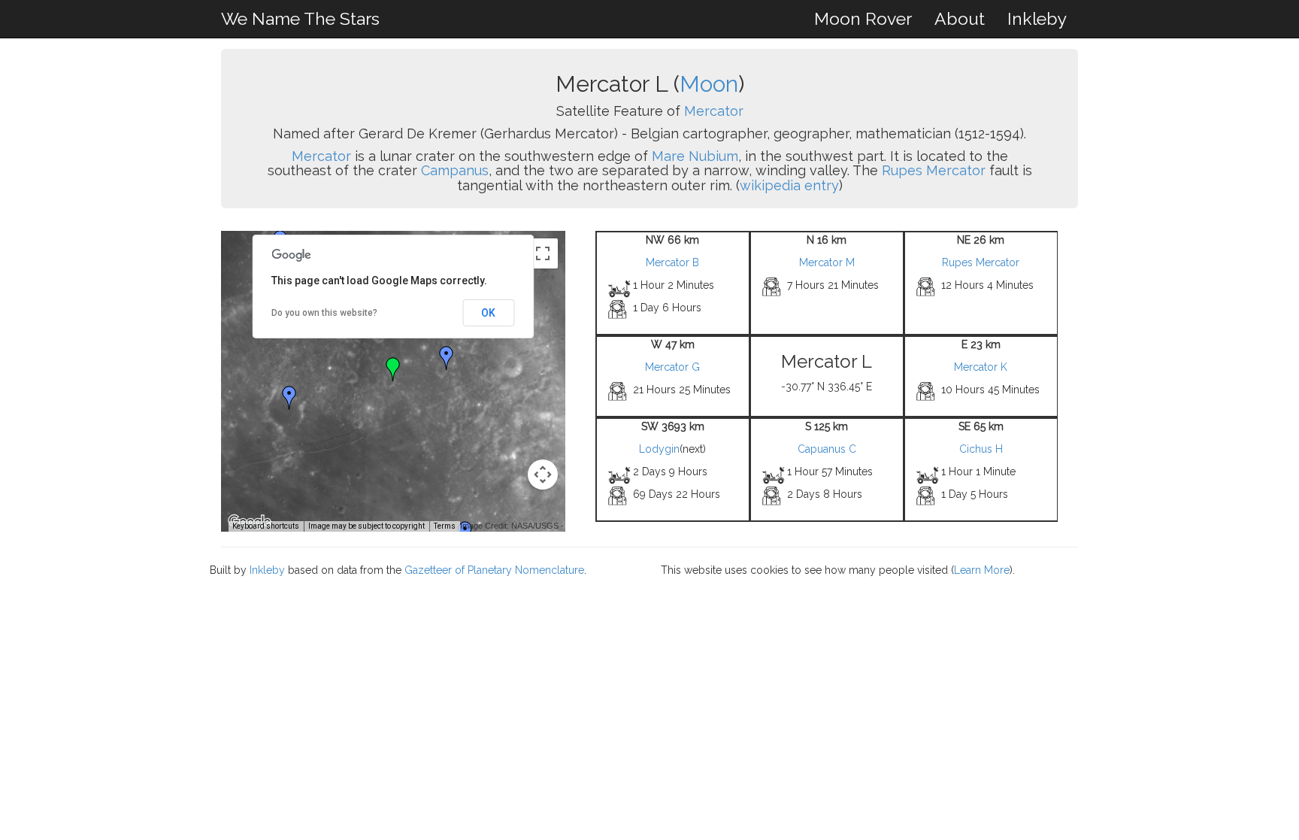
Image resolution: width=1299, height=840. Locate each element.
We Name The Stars (300, 18)
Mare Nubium (695, 156)
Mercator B (672, 262)
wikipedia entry (789, 185)
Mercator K (980, 367)
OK (488, 313)
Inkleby (1037, 18)
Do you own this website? (324, 313)
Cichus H (981, 449)
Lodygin (659, 449)
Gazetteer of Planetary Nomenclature (494, 570)
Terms (445, 526)
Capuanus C (827, 449)
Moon (709, 84)
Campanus (455, 170)
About (959, 18)
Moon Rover (863, 18)
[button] (289, 398)
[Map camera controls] (543, 474)
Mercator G (672, 367)
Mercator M (827, 262)
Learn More (982, 570)
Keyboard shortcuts (265, 526)
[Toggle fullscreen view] (543, 253)
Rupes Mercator (934, 170)
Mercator (713, 111)
